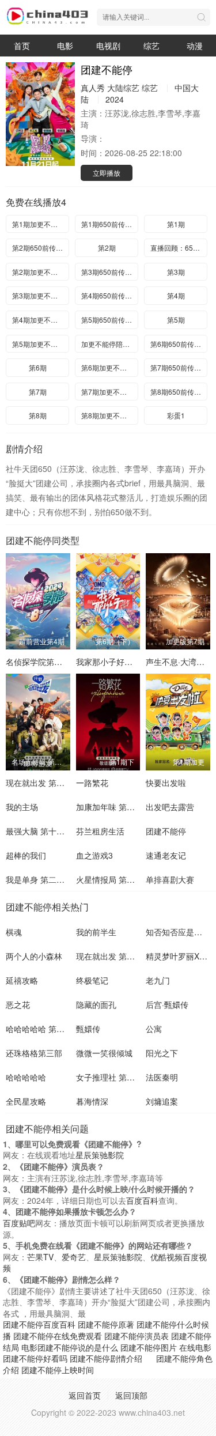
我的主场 (22, 807)
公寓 (154, 1028)
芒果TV (40, 1257)
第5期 (176, 319)
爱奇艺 (74, 1257)
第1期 (176, 224)
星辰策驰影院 (99, 1155)
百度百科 (142, 1200)
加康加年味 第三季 (109, 807)
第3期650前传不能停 (109, 272)
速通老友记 (166, 855)
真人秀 (93, 87)
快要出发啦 (166, 782)
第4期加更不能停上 (40, 319)
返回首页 (85, 1395)
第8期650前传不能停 (178, 391)
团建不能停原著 (106, 1324)
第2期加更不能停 (38, 272)
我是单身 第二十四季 (43, 879)
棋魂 (14, 932)
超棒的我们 (26, 855)
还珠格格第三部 (34, 1053)
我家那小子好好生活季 (116, 661)
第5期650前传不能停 (109, 319)
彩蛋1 (176, 415)
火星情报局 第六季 (109, 879)
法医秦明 (162, 1077)
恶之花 (18, 1004)
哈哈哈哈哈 (26, 1077)
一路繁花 (92, 782)
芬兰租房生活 (100, 831)
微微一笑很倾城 (104, 1053)
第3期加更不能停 (38, 295)
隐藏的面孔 (96, 1004)
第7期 (38, 391)
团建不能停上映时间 (57, 1369)
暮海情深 (92, 1101)
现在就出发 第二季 (39, 782)
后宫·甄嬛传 (167, 1004)
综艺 (151, 45)
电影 (65, 45)
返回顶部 (131, 1395)
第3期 (176, 272)
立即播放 (106, 172)
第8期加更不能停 (107, 415)
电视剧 (108, 45)
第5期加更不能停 (38, 344)
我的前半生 (96, 932)
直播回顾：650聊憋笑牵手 (178, 247)
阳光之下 (162, 1053)
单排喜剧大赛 (170, 879)
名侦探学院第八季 (38, 661)
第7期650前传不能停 (178, 367)
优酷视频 (166, 1257)
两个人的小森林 (34, 956)
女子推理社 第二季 (109, 1077)
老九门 (158, 980)
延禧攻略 (22, 980)
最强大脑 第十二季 (39, 831)
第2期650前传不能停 (40, 247)
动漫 (195, 45)
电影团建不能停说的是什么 (69, 1347)
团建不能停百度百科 (39, 1324)
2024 (114, 99)
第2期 (107, 247)
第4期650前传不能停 (109, 295)
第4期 (176, 295)
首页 (22, 45)
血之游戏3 (94, 855)
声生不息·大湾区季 (179, 661)
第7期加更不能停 (107, 391)
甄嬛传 (88, 1028)
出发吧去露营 (170, 807)
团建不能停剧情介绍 (106, 1358)
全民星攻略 (26, 1101)
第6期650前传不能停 (178, 344)
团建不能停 (166, 831)
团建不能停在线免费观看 (57, 1335)
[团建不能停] (40, 114)
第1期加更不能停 (38, 224)
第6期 (38, 367)
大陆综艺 (123, 87)
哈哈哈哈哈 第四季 (39, 1028)
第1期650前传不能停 (109, 224)
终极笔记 (92, 980)
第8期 (38, 415)
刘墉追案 (162, 1101)
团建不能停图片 (148, 1347)
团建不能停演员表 (136, 1335)
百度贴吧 (19, 1223)
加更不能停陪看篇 (109, 344)
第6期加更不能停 (107, 367)
